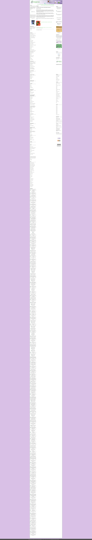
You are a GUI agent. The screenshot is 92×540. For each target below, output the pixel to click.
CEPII (30, 38)
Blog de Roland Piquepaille (32, 165)
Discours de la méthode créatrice (33, 236)
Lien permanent (50, 27)
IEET (30, 177)
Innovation (57, 92)
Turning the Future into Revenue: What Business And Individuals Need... (33, 516)
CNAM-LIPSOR (31, 41)
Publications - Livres (45, 27)
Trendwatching (31, 87)
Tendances (57, 100)
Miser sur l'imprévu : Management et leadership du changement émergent (33, 364)
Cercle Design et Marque (32, 150)
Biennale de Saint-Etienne (32, 148)
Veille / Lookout (57, 101)
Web (56, 102)
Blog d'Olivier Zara (31, 167)
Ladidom (31, 86)
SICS (30, 57)
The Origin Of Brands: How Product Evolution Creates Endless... (33, 478)
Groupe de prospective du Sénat (33, 50)
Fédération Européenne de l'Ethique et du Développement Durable (32, 131)
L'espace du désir (33, 351)
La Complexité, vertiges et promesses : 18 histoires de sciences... (33, 285)
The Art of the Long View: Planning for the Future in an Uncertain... (33, 450)
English (56, 90)
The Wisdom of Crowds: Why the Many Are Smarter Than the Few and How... (33, 508)
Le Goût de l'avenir (33, 305)
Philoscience (31, 110)
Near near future (31, 180)
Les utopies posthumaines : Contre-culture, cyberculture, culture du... (33, 341)
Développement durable (58, 89)
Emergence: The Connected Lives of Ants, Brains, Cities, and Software (33, 243)
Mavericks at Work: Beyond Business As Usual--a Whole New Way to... (33, 360)
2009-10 (56, 106)
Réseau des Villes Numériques (32, 103)
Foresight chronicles (57, 91)
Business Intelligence (32, 168)
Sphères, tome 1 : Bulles (33, 426)
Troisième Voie (31, 120)
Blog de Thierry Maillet (32, 166)
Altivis (30, 91)
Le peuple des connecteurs (32, 66)
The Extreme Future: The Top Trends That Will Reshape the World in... (33, 461)
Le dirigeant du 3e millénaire (33, 303)
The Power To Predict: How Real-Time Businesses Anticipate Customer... (33, 484)
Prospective (42, 27)
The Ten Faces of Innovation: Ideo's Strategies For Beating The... (33, 498)
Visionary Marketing (31, 125)
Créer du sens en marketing (33, 225)
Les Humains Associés (32, 101)
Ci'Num (30, 39)
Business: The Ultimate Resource (33, 216)
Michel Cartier (31, 102)
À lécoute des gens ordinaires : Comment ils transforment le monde (33, 202)
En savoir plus (57, 539)
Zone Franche (31, 121)
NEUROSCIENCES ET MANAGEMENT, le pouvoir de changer (58, 130)
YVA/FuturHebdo (31, 59)
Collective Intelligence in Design (33, 223)
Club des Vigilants (31, 40)
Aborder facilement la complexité (33, 209)
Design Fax (31, 151)
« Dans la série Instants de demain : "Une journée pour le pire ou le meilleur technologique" (45, 4)
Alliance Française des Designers (33, 147)
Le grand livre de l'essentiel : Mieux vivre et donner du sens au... (33, 309)
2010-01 (56, 105)
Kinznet (30, 85)
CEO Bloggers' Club (31, 169)
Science (47, 27)
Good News (31, 176)
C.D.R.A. (31, 149)
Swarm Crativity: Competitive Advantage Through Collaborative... (33, 430)
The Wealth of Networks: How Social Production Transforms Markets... (33, 502)
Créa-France (57, 78)
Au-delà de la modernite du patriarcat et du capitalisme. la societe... (33, 213)
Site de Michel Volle (31, 67)
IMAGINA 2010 (57, 124)
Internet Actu (31, 100)
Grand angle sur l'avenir (32, 49)
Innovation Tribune (31, 178)
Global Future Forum (57, 79)
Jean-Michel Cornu (31, 179)
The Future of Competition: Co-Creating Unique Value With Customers (33, 465)
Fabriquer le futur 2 (33, 18)
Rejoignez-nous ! (59, 24)
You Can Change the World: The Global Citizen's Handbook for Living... (33, 535)
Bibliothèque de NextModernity (32, 62)
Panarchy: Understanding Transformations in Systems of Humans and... (33, 392)
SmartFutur (31, 58)
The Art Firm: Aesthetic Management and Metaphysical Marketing (33, 441)
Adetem (30, 124)
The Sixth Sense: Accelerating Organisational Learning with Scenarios (33, 492)
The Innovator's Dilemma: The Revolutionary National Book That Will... (33, 470)
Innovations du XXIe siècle (58, 93)
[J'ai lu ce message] (91, 539)
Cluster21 (57, 77)
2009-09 (56, 107)
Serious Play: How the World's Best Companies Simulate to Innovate (33, 423)
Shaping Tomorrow (31, 56)
